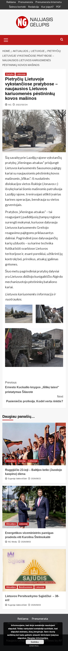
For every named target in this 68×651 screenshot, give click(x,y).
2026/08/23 (36, 478)
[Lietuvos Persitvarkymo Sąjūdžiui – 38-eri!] (34, 570)
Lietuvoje (21, 74)
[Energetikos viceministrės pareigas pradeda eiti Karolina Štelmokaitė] (34, 507)
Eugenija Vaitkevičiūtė (17, 478)
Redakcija (33, 6)
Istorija (22, 461)
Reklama (11, 1)
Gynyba (10, 74)
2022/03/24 (21, 104)
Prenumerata (25, 1)
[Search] (61, 39)
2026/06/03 (36, 605)
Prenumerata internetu (48, 1)
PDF (58, 6)
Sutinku (35, 642)
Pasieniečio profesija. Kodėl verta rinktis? (34, 399)
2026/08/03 (26, 542)
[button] (6, 39)
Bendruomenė (25, 587)
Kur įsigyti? (47, 6)
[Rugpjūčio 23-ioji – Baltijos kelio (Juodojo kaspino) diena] (34, 444)
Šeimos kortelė (17, 6)
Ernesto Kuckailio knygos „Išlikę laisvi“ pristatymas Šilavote (32, 387)
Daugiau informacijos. (37, 638)
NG (9, 104)
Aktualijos (11, 461)
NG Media (12, 542)
